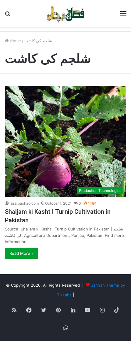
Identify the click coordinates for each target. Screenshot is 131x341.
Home (15, 40)
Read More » (21, 253)
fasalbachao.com (24, 203)
